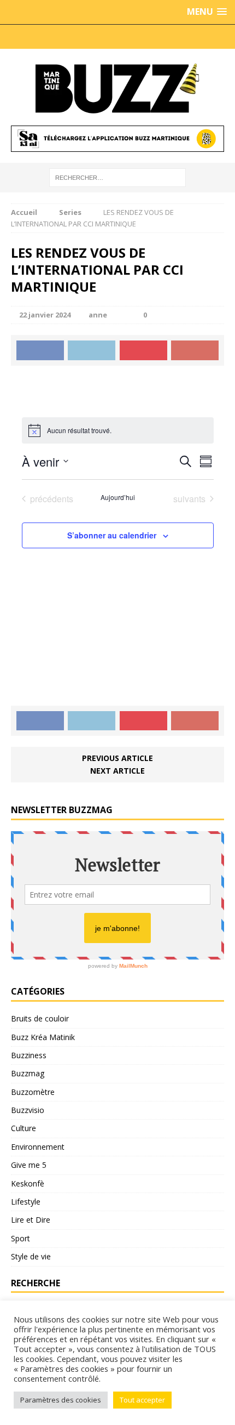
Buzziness (28, 1055)
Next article (117, 770)
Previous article (117, 758)
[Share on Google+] (195, 350)
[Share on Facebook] (40, 350)
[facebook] (106, 37)
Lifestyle (25, 1201)
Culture (23, 1128)
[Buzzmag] (117, 87)
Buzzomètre (33, 1092)
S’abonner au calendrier (111, 535)
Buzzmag (27, 1073)
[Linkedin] (150, 37)
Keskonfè (27, 1183)
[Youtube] (128, 37)
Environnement (37, 1147)
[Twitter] (85, 37)
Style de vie (31, 1256)
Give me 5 (28, 1165)
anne (98, 315)
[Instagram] (63, 37)
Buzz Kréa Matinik (43, 1037)
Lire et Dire (30, 1219)
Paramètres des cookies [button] (60, 1400)
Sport (20, 1238)
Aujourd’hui (118, 497)
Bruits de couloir (40, 1018)
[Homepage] (172, 37)
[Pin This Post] (143, 350)
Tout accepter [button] (142, 1400)
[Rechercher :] (117, 177)
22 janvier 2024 (44, 315)
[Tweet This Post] (91, 350)
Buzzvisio (27, 1110)
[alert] (118, 430)
